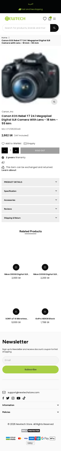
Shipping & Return (12, 218)
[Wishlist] (45, 18)
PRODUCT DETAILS (13, 182)
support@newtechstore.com (23, 392)
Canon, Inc (7, 111)
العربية (30, 3)
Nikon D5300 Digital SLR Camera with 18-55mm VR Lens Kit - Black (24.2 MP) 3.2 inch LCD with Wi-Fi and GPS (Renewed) (16, 274)
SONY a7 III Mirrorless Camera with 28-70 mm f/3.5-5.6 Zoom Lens (16, 318)
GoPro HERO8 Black (45, 318)
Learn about (9, 170)
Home (4, 37)
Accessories (9, 200)
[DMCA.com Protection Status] (30, 431)
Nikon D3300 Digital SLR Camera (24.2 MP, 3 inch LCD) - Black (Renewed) (45, 274)
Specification (10, 191)
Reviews (8, 209)
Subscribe (31, 369)
